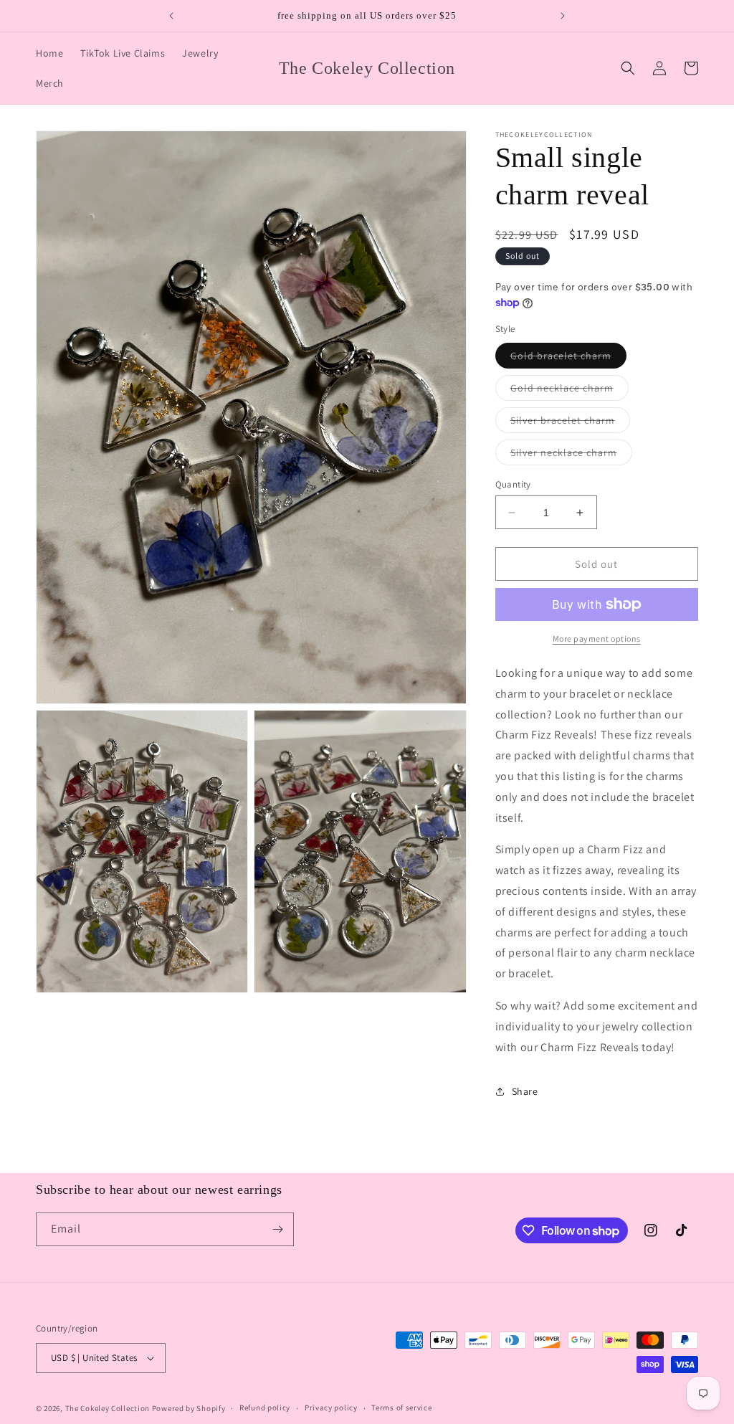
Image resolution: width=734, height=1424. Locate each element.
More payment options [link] (597, 638)
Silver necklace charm (571, 455)
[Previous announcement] (171, 16)
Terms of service (401, 1407)
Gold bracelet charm (568, 358)
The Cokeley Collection (107, 1408)
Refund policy (264, 1407)
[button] (628, 68)
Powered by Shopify (189, 1408)
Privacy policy (331, 1407)
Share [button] (525, 1091)
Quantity (513, 484)
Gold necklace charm (569, 391)
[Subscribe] (277, 1229)
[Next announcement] (562, 16)
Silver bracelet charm (570, 423)
